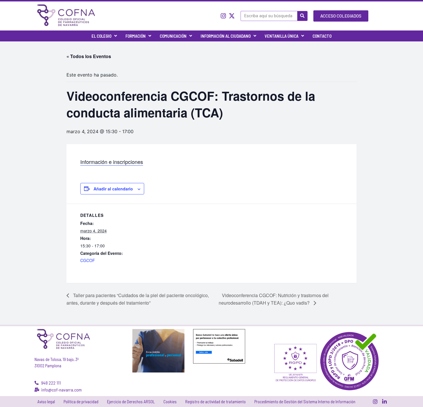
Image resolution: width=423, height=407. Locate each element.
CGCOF (87, 260)
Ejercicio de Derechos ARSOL (131, 401)
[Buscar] (302, 16)
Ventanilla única (281, 36)
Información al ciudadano (226, 36)
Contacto (322, 36)
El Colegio (101, 36)
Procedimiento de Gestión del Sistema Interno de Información (304, 401)
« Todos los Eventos (88, 56)
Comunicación (173, 36)
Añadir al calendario (113, 189)
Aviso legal (46, 401)
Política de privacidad (81, 401)
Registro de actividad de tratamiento (215, 401)
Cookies (170, 401)
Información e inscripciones (111, 161)
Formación (135, 36)
